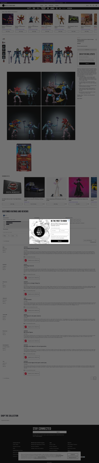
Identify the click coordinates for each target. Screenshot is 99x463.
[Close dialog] (68, 220)
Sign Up (59, 241)
